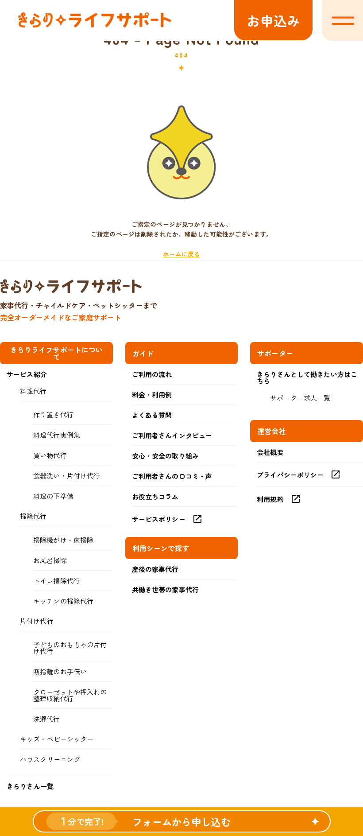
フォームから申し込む (181, 821)
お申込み (273, 20)
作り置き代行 (53, 414)
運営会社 (271, 431)
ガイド (143, 353)
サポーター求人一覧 (300, 397)
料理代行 (33, 391)
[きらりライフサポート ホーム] (94, 24)
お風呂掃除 (50, 560)
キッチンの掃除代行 (63, 601)
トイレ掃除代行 (56, 580)
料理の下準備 (53, 496)
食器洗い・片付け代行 (66, 475)
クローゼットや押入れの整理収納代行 (70, 695)
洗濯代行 (46, 718)
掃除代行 (33, 516)
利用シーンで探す (160, 548)
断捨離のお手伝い (60, 671)
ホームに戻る (182, 253)
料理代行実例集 (56, 435)
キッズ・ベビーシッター (57, 738)
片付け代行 (37, 621)
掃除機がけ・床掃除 (63, 540)
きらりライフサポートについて (56, 353)
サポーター (275, 353)
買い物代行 (50, 455)
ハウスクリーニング (50, 759)
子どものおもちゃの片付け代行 (70, 647)
